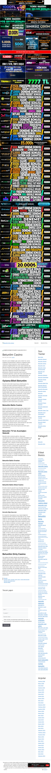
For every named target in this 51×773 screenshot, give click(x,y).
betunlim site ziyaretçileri (42, 590)
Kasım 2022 (41, 749)
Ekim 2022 (40, 751)
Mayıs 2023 (41, 736)
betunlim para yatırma (42, 574)
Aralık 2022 (41, 747)
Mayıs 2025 (41, 690)
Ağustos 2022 (41, 756)
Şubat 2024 (41, 717)
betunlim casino (7, 579)
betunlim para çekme (42, 577)
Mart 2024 (40, 715)
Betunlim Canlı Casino (42, 487)
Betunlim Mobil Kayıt (43, 420)
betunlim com (42, 505)
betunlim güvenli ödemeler (42, 536)
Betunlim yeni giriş (43, 627)
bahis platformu (40, 458)
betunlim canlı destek (41, 490)
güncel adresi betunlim (41, 655)
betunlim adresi (41, 462)
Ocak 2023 (41, 745)
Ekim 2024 (40, 700)
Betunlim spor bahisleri (41, 597)
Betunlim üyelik (42, 635)
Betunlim (36, 343)
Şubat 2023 (41, 743)
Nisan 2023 (41, 739)
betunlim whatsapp (41, 619)
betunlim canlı (41, 480)
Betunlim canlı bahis (42, 481)
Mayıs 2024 (41, 711)
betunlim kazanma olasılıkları (42, 544)
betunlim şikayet (42, 643)
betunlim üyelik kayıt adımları (42, 637)
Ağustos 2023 (41, 730)
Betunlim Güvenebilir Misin (42, 532)
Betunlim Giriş (44, 343)
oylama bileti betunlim (24, 579)
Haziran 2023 (41, 734)
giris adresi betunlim (41, 647)
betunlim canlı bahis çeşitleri (42, 486)
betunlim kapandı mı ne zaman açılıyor (43, 538)
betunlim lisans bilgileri (42, 551)
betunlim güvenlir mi (42, 534)
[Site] (25, 87)
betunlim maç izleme (43, 552)
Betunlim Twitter (43, 615)
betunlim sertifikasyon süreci (42, 585)
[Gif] (25, 143)
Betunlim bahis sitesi (42, 472)
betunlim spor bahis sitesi (42, 599)
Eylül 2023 (40, 728)
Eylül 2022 (40, 754)
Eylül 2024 (40, 702)
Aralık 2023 (41, 722)
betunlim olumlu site (41, 565)
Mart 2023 (40, 741)
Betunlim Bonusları (42, 389)
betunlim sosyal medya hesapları (43, 594)
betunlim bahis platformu (42, 468)
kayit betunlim (43, 660)
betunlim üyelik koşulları (43, 638)
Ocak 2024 (41, 719)
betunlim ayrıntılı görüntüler (42, 464)
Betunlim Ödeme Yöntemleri (41, 631)
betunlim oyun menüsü (41, 571)
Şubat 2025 (41, 692)
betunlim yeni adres (42, 625)
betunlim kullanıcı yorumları (42, 548)
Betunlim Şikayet (42, 359)
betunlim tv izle (42, 613)
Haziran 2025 (41, 687)
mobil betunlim (41, 661)
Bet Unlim (40, 357)
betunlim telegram (41, 602)
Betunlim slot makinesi (42, 591)
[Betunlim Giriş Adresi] (8, 343)
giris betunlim (41, 649)
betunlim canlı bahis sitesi (42, 484)
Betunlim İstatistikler (43, 377)
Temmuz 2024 (41, 707)
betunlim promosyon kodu (43, 582)
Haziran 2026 (41, 681)
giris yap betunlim (43, 653)
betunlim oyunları (41, 570)
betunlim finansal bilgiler (42, 507)
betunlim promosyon (42, 580)
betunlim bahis (43, 466)
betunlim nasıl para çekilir (42, 564)
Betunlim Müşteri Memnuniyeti (41, 557)
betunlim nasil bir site (42, 560)
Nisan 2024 (41, 713)
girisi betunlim (41, 651)
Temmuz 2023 (41, 732)
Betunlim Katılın (42, 391)
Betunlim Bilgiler (7, 582)
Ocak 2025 (41, 694)
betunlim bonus (42, 477)
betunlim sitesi (41, 588)
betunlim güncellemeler (42, 528)
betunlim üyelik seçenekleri (41, 641)
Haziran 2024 (41, 709)
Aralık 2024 (41, 696)
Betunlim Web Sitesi (43, 616)
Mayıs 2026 (41, 683)
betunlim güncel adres (42, 526)
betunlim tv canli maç (42, 607)
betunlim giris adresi (43, 508)
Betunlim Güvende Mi (42, 530)
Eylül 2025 (40, 685)
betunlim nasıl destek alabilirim (43, 562)
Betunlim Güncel (42, 361)
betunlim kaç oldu (43, 546)
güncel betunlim (42, 658)
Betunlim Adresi (42, 363)
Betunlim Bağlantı (41, 475)
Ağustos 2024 (41, 705)
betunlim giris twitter (41, 513)
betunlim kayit (41, 539)
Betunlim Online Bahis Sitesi (42, 568)
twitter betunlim (41, 665)
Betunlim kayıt (41, 541)
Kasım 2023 (41, 724)
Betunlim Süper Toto (43, 410)
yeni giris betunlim (43, 669)
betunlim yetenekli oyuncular (42, 629)
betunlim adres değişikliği (41, 460)
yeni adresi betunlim (43, 668)
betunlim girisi (42, 510)
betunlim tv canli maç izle (42, 610)
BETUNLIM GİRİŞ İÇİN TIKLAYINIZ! (25, 52)
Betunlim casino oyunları (42, 497)
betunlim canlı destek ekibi (42, 493)
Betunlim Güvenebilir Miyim (9, 580)
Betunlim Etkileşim (42, 375)
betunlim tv (41, 605)
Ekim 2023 (40, 726)
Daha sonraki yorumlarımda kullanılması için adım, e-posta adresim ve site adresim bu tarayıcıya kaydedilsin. (18, 620)
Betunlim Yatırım (41, 622)
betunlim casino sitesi (15, 579)
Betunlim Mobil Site (43, 383)
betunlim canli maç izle (42, 478)
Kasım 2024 (41, 698)
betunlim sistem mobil (41, 587)
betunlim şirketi (41, 644)
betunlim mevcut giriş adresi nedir (42, 554)
